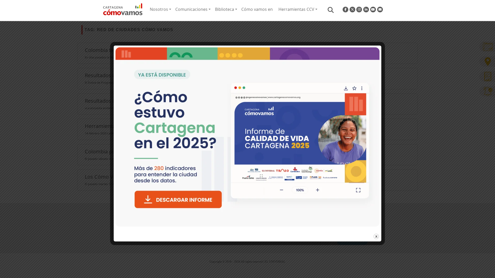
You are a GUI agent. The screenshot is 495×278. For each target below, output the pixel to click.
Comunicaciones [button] (191, 9)
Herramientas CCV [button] (296, 9)
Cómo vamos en (257, 9)
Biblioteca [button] (224, 9)
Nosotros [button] (159, 9)
